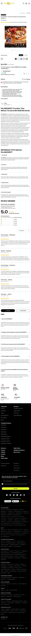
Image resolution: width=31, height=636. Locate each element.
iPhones (10, 594)
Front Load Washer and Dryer (7, 556)
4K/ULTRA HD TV (17, 531)
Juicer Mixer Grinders (5, 569)
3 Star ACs (22, 519)
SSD (2, 604)
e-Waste (3, 452)
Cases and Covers (17, 596)
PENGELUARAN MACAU (5, 436)
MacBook (8, 609)
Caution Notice (17, 468)
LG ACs (21, 509)
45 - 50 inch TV (4, 534)
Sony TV (26, 529)
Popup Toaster (13, 571)
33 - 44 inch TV (24, 533)
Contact (3, 454)
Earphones (3, 579)
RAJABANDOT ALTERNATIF (6, 443)
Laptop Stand (11, 602)
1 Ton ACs (13, 516)
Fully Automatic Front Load (19, 554)
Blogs (2, 456)
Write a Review (23, 310)
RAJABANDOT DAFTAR (5, 441)
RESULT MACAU (4, 434)
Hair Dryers (3, 585)
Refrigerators (3, 557)
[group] (21, 55)
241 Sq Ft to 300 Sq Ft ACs (20, 525)
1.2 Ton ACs (20, 516)
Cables (22, 594)
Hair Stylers (14, 583)
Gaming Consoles (4, 544)
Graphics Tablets (13, 590)
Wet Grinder (3, 572)
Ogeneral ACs (4, 514)
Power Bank (9, 596)
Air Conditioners (4, 550)
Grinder (13, 569)
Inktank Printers (12, 612)
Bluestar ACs (3, 511)
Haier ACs (26, 513)
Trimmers (3, 583)
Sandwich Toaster (21, 571)
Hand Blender (4, 567)
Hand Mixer (10, 567)
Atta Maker (3, 564)
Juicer (20, 567)
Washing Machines (4, 415)
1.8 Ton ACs (10, 518)
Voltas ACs (8, 509)
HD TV (2, 533)
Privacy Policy (16, 470)
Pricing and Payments (5, 463)
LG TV (21, 529)
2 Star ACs (16, 519)
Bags (25, 601)
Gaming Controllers (14, 544)
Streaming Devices (11, 542)
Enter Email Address (7, 481)
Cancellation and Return (18, 408)
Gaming (2, 419)
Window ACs (17, 514)
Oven (2, 571)
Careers (3, 450)
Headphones (21, 577)
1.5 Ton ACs (3, 518)
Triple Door (24, 557)
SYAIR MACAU (3, 431)
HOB (16, 567)
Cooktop (10, 565)
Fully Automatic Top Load (16, 552)
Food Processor (17, 565)
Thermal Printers (20, 612)
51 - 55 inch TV (12, 534)
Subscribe (15, 488)
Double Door (17, 557)
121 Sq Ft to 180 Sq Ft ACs (16, 523)
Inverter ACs (25, 521)
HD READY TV (8, 533)
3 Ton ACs (10, 519)
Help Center (17, 448)
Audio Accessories (21, 542)
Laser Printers (4, 612)
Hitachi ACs (3, 513)
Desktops (23, 609)
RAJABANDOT (4, 114)
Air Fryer (24, 565)
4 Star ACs (3, 521)
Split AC (11, 550)
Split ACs (10, 514)
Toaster (6, 571)
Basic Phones (16, 594)
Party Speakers (4, 417)
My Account (17, 452)
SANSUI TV (3, 529)
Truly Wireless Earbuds (6, 577)
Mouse (2, 601)
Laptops (2, 413)
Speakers (11, 546)
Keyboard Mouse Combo (17, 601)
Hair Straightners (22, 583)
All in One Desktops (5, 610)
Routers (2, 614)
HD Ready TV (8, 541)
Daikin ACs (15, 509)
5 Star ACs (9, 521)
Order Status (4, 458)
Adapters (3, 596)
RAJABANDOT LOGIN (5, 438)
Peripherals (18, 602)
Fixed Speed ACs (17, 521)
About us (3, 448)
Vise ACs (3, 509)
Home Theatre (4, 546)
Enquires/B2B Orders (18, 415)
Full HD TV (3, 542)
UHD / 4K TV (20, 541)
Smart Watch (3, 618)
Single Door (10, 557)
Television (3, 408)
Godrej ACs (10, 511)
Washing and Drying (5, 552)
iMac (12, 610)
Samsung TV (15, 529)
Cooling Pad (3, 602)
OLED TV (10, 531)
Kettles (18, 569)
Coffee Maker (3, 565)
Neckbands (14, 577)
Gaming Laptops (15, 609)
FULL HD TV (25, 531)
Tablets (2, 590)
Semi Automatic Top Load (6, 554)
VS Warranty (16, 413)
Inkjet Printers (22, 610)
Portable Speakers (11, 579)
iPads (7, 590)
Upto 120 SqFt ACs (5, 523)
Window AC (17, 550)
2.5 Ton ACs (3, 519)
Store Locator (3, 465)
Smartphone (3, 410)
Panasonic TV (4, 531)
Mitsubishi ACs (18, 511)
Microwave (23, 569)
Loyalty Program (17, 410)
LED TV (2, 541)
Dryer (16, 556)
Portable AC (24, 550)
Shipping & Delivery (19, 450)
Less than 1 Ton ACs (5, 516)
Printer (16, 610)
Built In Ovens (10, 564)
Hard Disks (6, 604)
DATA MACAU (3, 429)
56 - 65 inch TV (20, 534)
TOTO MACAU (3, 20)
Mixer (9, 572)
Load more (8, 310)
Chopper (22, 564)
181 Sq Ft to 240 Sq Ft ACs (6, 525)
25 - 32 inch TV (16, 533)
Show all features (4, 98)
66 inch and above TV (5, 536)
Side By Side (3, 559)
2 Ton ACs (17, 518)
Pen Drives (24, 602)
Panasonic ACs (11, 513)
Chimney (17, 564)
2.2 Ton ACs (23, 518)
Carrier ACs (25, 511)
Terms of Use (16, 465)
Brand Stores (16, 463)
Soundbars (22, 544)
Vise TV (9, 529)
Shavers (8, 583)
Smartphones (4, 594)
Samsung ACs (19, 513)
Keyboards (8, 601)
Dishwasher (21, 556)
